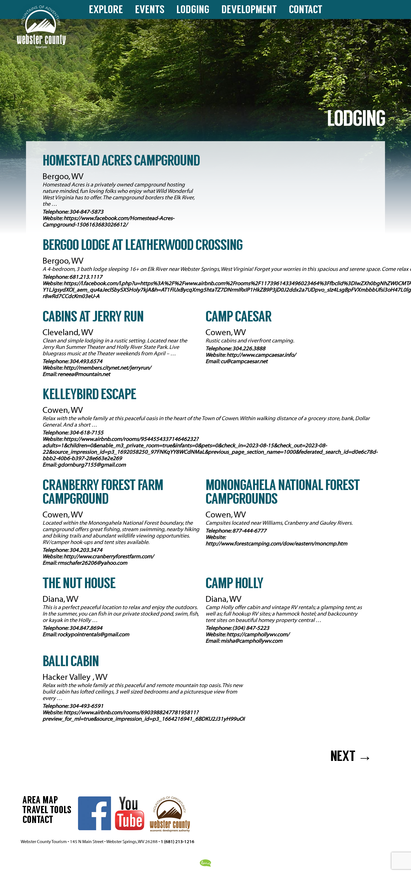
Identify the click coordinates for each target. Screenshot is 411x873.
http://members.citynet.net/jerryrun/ (107, 368)
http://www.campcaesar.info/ (261, 355)
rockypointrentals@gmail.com (93, 634)
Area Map (40, 801)
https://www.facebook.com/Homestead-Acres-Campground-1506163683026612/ (108, 221)
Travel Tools (46, 811)
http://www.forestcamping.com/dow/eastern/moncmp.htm (276, 543)
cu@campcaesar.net (244, 361)
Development (249, 10)
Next (351, 757)
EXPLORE (106, 10)
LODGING (192, 10)
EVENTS (149, 10)
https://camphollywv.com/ (257, 634)
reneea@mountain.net (84, 374)
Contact (305, 10)
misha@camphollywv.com (251, 641)
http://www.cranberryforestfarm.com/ (108, 556)
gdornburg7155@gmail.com (92, 465)
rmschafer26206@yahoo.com (92, 563)
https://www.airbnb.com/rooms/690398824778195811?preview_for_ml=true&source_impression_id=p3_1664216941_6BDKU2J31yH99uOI (143, 715)
